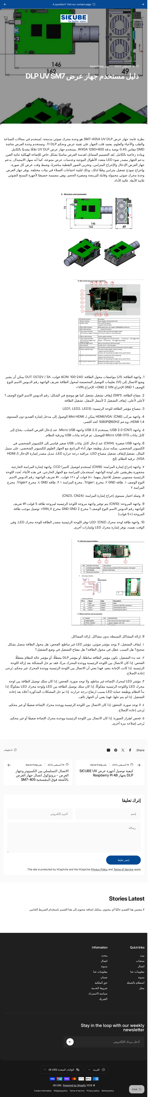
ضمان (104, 977)
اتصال (141, 966)
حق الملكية (101, 982)
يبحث (104, 955)
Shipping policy (61, 1091)
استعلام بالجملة (135, 982)
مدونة (141, 977)
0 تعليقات (8, 750)
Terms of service (77, 1091)
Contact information (43, 1091)
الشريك (103, 999)
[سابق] (143, 4)
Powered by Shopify (74, 1085)
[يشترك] (70, 1041)
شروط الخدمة (99, 988)
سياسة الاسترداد (97, 993)
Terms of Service (123, 869)
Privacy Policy (99, 869)
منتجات (140, 961)
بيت (142, 955)
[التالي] (5, 4)
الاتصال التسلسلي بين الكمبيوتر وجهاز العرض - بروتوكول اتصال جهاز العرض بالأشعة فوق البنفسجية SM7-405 (42, 775)
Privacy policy (93, 1091)
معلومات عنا (137, 971)
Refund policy (108, 1091)
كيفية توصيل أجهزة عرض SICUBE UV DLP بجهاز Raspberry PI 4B (106, 773)
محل (141, 988)
